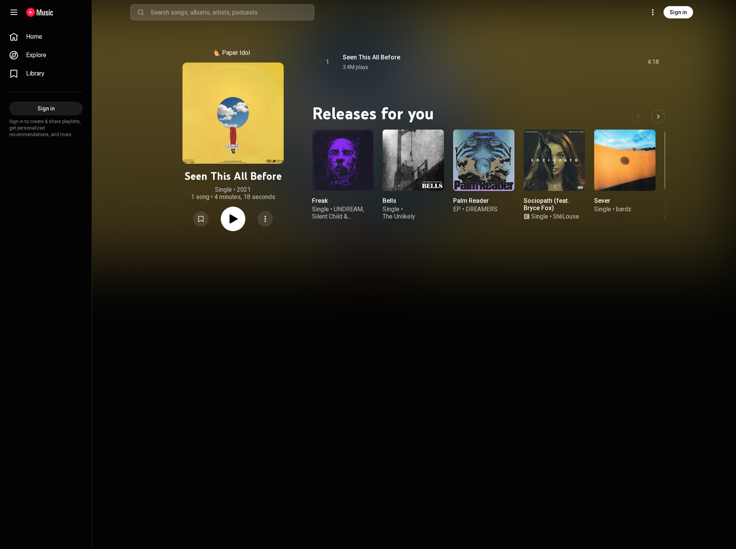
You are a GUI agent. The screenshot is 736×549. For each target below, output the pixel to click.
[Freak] (342, 160)
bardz (623, 209)
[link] (46, 37)
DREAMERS (482, 209)
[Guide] (13, 12)
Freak (320, 200)
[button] (201, 219)
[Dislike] (610, 62)
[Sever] (625, 160)
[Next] (658, 116)
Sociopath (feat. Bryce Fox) (546, 204)
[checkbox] (653, 62)
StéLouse (566, 216)
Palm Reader (471, 200)
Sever (602, 200)
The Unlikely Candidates (399, 220)
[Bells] (413, 160)
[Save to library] (200, 219)
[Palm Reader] (483, 160)
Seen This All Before (371, 57)
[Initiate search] (141, 12)
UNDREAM (348, 209)
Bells (389, 200)
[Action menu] (265, 219)
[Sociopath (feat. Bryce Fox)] (554, 160)
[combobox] (232, 12)
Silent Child (327, 216)
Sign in (678, 12)
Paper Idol (236, 52)
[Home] (39, 12)
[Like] (595, 62)
